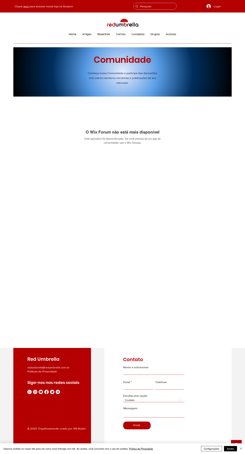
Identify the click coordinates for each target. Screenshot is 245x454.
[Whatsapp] (29, 392)
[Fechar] (241, 448)
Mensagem (131, 408)
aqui (26, 6)
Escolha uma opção (135, 395)
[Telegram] (58, 392)
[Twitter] (52, 392)
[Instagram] (35, 392)
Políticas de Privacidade (42, 371)
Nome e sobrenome (135, 367)
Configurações (211, 448)
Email (126, 382)
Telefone (161, 382)
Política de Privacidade (141, 448)
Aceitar (230, 448)
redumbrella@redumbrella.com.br (48, 367)
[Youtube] (41, 392)
